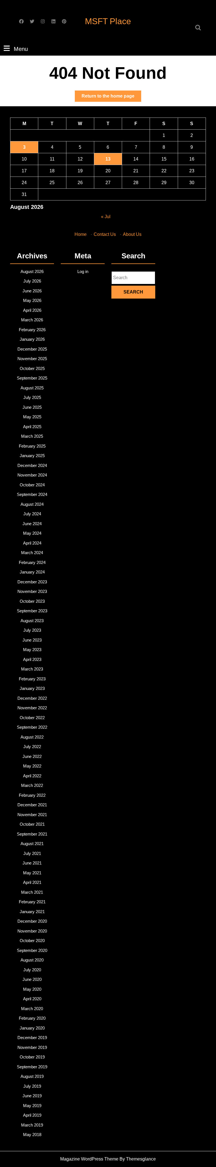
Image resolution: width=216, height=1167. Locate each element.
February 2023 (32, 678)
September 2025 (32, 378)
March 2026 (32, 319)
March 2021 (32, 892)
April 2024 (32, 543)
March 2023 (32, 669)
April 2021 (32, 882)
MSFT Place (108, 21)
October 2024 (32, 484)
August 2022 (32, 737)
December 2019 (32, 1037)
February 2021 (32, 901)
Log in (82, 271)
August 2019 (32, 1076)
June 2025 (32, 407)
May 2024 (32, 533)
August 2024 (32, 504)
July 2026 (32, 281)
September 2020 (32, 950)
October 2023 (32, 601)
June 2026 (32, 290)
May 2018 (32, 1134)
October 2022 (32, 717)
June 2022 (32, 756)
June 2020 (32, 979)
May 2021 (32, 872)
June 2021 (32, 863)
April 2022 (32, 775)
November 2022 (32, 707)
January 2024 (32, 572)
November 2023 (32, 591)
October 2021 (32, 824)
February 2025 (32, 446)
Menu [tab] (21, 49)
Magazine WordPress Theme (89, 1159)
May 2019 (32, 1105)
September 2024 (32, 494)
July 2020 (32, 969)
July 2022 (32, 746)
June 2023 (32, 640)
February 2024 (32, 562)
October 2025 (32, 368)
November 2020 (32, 931)
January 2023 (32, 688)
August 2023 (32, 620)
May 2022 (32, 766)
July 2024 (32, 513)
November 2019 (32, 1047)
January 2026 (32, 339)
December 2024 (32, 465)
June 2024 (32, 523)
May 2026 (32, 300)
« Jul (106, 216)
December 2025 (32, 349)
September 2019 (32, 1066)
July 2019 (32, 1086)
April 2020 (32, 998)
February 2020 (32, 1018)
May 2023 (32, 649)
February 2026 (32, 329)
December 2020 (32, 921)
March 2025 (32, 436)
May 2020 (32, 989)
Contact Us (105, 234)
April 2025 (32, 426)
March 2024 (32, 552)
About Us (132, 234)
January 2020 (32, 1028)
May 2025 (32, 416)
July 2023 (32, 630)
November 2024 (32, 475)
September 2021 (32, 834)
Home (81, 234)
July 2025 (32, 397)
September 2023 (32, 610)
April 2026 (32, 310)
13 (108, 159)
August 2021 (32, 843)
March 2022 (32, 785)
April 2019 (32, 1115)
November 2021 (32, 814)
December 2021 (32, 804)
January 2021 (32, 911)
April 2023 (32, 659)
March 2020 (32, 1008)
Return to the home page (111, 97)
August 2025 (32, 387)
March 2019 (32, 1125)
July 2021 (32, 853)
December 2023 (32, 581)
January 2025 (32, 455)
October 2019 (32, 1057)
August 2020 (32, 960)
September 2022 (32, 727)
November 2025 (32, 358)
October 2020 (32, 940)
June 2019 (32, 1095)
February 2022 (32, 795)
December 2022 (32, 698)
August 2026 (32, 271)
